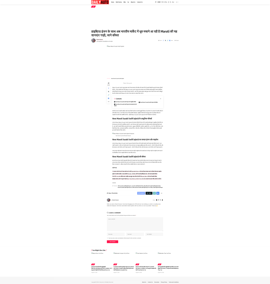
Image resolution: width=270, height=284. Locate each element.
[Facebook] (155, 2)
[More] (172, 40)
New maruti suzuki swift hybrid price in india (143, 187)
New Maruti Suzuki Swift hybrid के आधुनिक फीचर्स (125, 101)
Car (93, 6)
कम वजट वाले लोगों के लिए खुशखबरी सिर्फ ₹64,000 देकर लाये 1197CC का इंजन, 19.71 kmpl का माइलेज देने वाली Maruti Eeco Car (101, 268)
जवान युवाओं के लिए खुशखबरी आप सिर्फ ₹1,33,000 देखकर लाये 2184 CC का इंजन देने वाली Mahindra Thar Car (168, 268)
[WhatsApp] (164, 2)
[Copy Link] (168, 40)
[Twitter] (157, 2)
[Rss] (166, 2)
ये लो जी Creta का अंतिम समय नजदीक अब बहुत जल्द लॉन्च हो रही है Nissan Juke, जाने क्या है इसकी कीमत (134, 176)
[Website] (156, 200)
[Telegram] (162, 2)
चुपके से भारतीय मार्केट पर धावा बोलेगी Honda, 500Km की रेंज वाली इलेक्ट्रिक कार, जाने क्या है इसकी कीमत (134, 173)
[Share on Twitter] (165, 40)
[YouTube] (159, 2)
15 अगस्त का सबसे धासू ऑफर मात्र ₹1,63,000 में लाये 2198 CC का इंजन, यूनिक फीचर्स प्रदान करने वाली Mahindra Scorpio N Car (124, 268)
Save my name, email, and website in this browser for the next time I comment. (125, 238)
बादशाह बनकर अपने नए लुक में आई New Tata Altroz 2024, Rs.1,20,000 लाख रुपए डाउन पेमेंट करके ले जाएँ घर (136, 178)
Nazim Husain (99, 39)
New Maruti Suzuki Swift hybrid (151, 185)
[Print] (170, 40)
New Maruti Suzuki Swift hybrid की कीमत (149, 102)
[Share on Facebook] (163, 40)
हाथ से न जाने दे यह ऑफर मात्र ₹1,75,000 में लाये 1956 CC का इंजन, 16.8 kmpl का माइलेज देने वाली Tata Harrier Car (146, 268)
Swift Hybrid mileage (158, 187)
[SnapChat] (162, 200)
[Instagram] (161, 2)
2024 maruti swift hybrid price (125, 185)
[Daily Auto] (100, 2)
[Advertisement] (135, 18)
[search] (170, 2)
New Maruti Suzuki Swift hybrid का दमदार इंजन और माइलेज (125, 105)
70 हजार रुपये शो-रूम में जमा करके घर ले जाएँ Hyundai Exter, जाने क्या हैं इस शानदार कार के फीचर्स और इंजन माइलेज (136, 171)
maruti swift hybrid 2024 (137, 185)
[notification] (168, 2)
